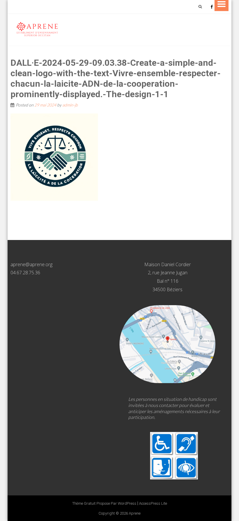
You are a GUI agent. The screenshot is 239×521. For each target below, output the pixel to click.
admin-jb (70, 104)
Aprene (134, 513)
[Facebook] (211, 6)
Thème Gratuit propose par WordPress (104, 503)
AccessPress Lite (153, 503)
